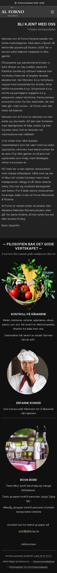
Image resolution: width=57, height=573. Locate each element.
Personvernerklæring (43, 561)
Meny (52, 12)
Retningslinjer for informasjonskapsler (28, 567)
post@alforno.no (29, 531)
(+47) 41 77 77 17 (43, 556)
